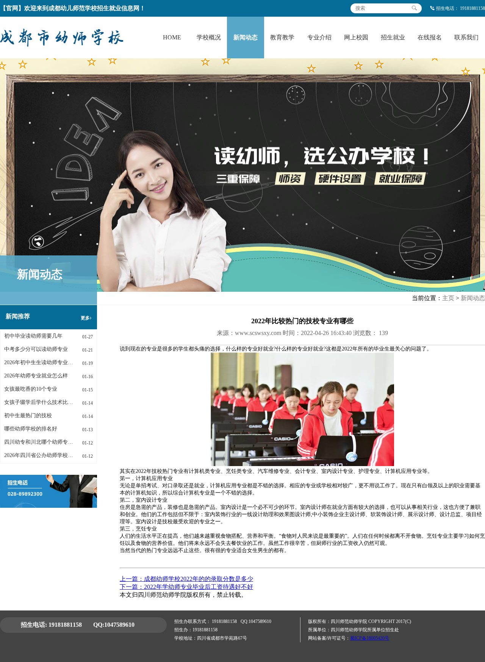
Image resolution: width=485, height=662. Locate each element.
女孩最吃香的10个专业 (30, 389)
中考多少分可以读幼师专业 (36, 349)
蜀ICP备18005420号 (369, 638)
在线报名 (430, 37)
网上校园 (356, 37)
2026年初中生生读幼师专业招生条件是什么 (38, 362)
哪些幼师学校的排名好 (30, 429)
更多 (85, 318)
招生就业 (393, 37)
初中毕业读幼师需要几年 (33, 336)
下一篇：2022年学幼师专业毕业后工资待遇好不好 (186, 587)
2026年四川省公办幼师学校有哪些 (38, 455)
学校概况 (209, 37)
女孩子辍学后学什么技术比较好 (38, 402)
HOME (172, 37)
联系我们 (466, 37)
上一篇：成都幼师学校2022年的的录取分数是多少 (186, 579)
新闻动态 (245, 37)
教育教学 (282, 37)
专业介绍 (319, 37)
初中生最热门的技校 (28, 415)
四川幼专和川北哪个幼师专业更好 (38, 442)
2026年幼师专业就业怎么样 (36, 376)
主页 (448, 298)
